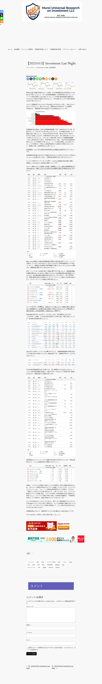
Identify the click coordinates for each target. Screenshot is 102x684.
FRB (38, 564)
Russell (70, 562)
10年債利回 (50, 564)
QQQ (33, 564)
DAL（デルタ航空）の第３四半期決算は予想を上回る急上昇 (44, 261)
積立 (38, 562)
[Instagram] (43, 78)
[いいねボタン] (28, 553)
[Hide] (0, 24)
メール (29, 632)
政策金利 (57, 564)
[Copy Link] (46, 78)
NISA (42, 562)
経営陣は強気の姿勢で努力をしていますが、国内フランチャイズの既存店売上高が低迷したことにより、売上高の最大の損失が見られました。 (50, 273)
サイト (28, 640)
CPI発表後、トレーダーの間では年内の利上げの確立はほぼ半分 (45, 149)
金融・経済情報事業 (51, 67)
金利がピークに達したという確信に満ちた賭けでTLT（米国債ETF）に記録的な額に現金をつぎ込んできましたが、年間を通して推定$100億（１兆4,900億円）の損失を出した (50, 309)
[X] (31, 78)
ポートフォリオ (31, 567)
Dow (28, 564)
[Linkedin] (34, 78)
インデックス (30, 562)
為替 (63, 564)
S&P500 (51, 567)
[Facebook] (27, 78)
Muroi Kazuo (41, 67)
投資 (59, 562)
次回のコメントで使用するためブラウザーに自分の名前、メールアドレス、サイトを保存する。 (52, 648)
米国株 (44, 567)
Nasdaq (58, 567)
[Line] (40, 78)
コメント (29, 606)
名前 (28, 625)
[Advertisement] (51, 35)
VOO (39, 567)
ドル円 (64, 562)
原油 (43, 564)
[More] (55, 78)
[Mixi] (49, 78)
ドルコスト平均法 (51, 562)
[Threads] (52, 78)
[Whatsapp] (37, 78)
